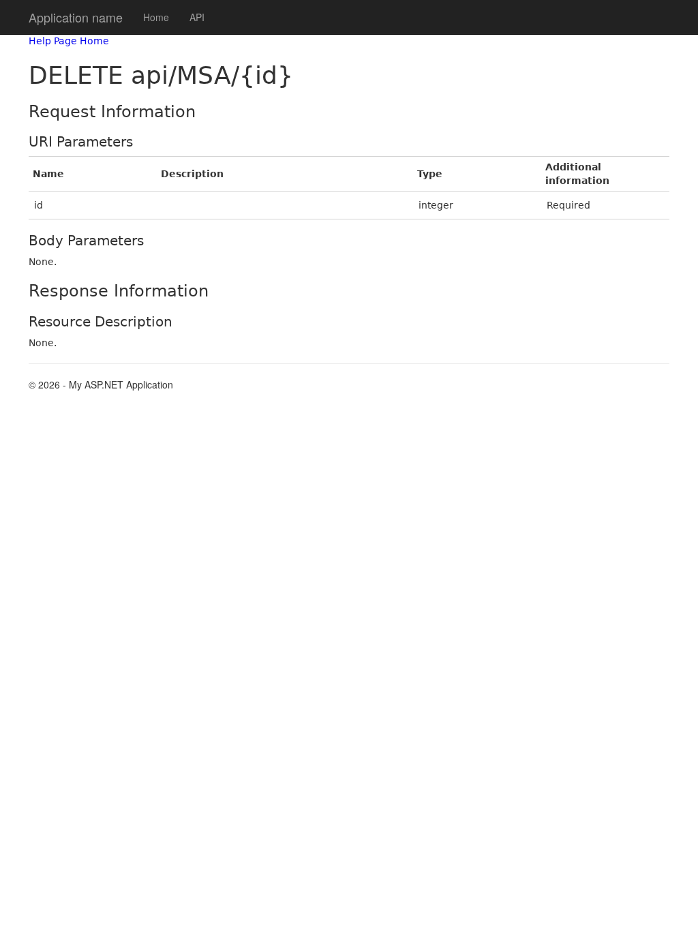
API (196, 17)
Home (156, 17)
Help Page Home (69, 40)
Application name (76, 17)
